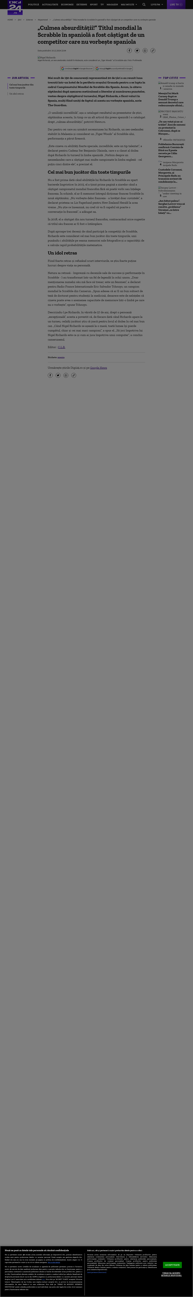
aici (43, 1279)
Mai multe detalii (54, 1262)
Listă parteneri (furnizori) (96, 1272)
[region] (96, 1271)
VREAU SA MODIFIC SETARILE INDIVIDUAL (171, 1274)
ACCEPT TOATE (172, 1265)
